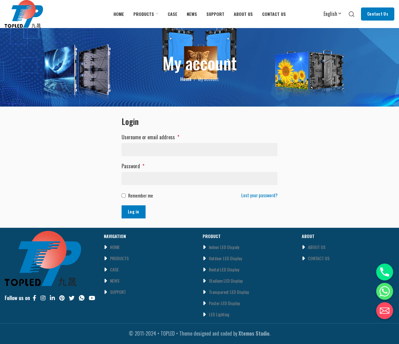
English (330, 13)
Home (185, 79)
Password (133, 166)
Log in (133, 211)
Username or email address (150, 137)
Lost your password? (259, 195)
